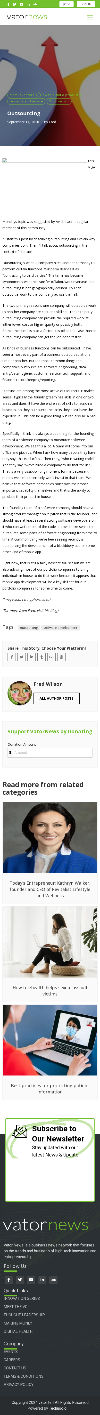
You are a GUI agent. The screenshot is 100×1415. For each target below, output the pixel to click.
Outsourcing (59, 101)
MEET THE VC (15, 1306)
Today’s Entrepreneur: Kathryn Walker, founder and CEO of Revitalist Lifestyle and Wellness (50, 889)
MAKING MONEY (18, 1323)
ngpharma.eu (38, 599)
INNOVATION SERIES (22, 1298)
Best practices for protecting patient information (50, 1089)
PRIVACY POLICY (18, 1384)
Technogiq (58, 1408)
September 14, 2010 (23, 122)
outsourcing (29, 627)
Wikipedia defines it (59, 269)
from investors (21, 95)
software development (60, 627)
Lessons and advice (26, 101)
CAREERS (12, 1360)
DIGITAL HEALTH (18, 1331)
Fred (52, 122)
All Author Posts (57, 698)
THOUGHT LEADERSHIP (24, 1315)
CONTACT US (15, 1368)
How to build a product (59, 95)
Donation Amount (22, 744)
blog (53, 610)
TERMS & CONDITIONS (23, 1376)
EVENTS (11, 1351)
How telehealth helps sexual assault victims (50, 991)
